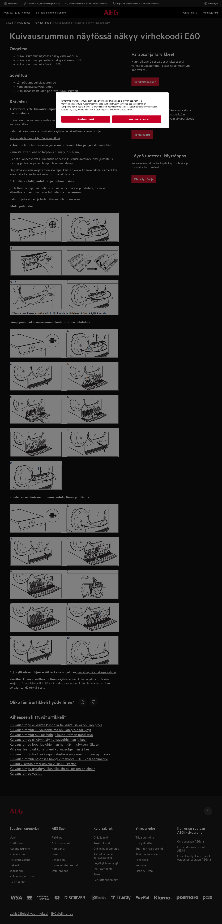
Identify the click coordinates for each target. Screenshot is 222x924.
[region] (112, 110)
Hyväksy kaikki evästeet (137, 119)
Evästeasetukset (86, 119)
